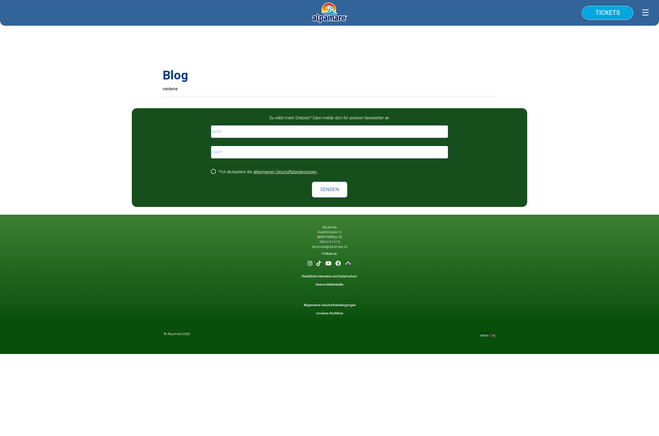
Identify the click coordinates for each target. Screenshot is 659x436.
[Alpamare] (329, 13)
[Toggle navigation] (647, 11)
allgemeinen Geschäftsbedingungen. (285, 172)
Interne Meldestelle (329, 284)
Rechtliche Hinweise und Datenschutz (329, 276)
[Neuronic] (488, 335)
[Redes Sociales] (310, 264)
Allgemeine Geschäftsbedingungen (330, 305)
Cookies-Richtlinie (329, 313)
